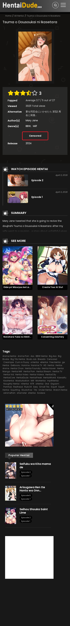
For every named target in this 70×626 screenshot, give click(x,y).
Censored (35, 135)
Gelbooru (15, 365)
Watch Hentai (60, 389)
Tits (35, 389)
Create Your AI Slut (52, 287)
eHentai (44, 362)
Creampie (8, 362)
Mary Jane (32, 120)
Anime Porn (23, 356)
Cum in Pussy (22, 362)
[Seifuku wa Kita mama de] (10, 470)
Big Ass (53, 356)
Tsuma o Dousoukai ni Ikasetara (43, 15)
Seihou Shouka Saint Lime (34, 510)
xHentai (32, 392)
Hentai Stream (43, 371)
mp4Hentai (53, 380)
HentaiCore (9, 377)
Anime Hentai (9, 356)
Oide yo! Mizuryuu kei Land (17, 287)
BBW (28, 126)
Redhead (18, 386)
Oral (47, 383)
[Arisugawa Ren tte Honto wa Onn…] (10, 493)
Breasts (42, 359)
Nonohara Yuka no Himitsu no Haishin (23, 336)
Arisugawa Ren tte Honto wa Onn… (32, 488)
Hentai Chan (17, 368)
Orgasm (54, 383)
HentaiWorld (49, 377)
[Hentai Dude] (22, 4)
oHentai (39, 383)
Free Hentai (55, 362)
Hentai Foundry (33, 368)
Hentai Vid (8, 374)
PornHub (7, 386)
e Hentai (35, 362)
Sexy (35, 386)
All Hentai (19, 15)
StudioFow (26, 389)
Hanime (25, 365)
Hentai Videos (37, 374)
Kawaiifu (61, 377)
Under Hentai (45, 389)
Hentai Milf (17, 371)
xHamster (22, 392)
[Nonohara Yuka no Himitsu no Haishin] (17, 315)
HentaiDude (22, 377)
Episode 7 (25, 499)
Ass (32, 356)
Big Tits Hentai (18, 359)
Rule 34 (28, 386)
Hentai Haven (49, 368)
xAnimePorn (9, 392)
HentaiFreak (36, 377)
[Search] (55, 5)
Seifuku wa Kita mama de (35, 465)
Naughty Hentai (11, 383)
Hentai (51, 365)
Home (8, 15)
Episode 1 (25, 475)
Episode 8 (26, 495)
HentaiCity (50, 374)
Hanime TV (36, 365)
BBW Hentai (42, 356)
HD (44, 365)
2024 (29, 143)
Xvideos (41, 392)
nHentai (25, 383)
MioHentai (41, 380)
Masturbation (22, 380)
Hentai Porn (29, 371)
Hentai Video (21, 374)
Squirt (54, 386)
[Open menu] (63, 5)
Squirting (15, 389)
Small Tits (44, 386)
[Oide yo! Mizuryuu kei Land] (17, 265)
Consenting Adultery (52, 336)
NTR (32, 383)
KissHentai (8, 380)
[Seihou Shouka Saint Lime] (10, 515)
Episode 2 (26, 472)
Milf (35, 126)
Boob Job (31, 359)
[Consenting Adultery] (52, 315)
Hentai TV (57, 371)
